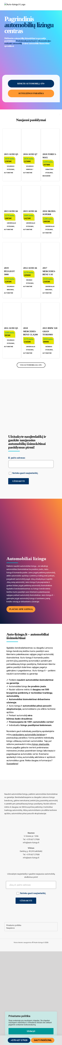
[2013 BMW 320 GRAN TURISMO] (50, 313)
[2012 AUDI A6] (31, 253)
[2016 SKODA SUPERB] (50, 196)
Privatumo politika (13, 925)
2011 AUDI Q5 (11, 328)
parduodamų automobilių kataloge (28, 734)
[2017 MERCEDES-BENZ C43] (50, 253)
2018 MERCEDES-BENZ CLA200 (30, 331)
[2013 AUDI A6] (12, 196)
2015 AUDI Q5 (11, 154)
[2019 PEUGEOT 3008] (12, 253)
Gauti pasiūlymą (42, 1040)
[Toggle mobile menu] (56, 5)
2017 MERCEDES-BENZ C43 (49, 271)
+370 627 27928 (19, 1040)
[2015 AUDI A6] (31, 196)
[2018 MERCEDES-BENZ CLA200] (31, 313)
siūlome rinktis (23, 689)
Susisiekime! (12, 763)
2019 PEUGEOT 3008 (9, 271)
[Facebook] (31, 914)
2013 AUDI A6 (11, 211)
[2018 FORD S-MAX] (50, 139)
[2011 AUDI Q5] (12, 313)
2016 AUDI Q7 (30, 154)
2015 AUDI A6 (30, 211)
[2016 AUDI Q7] (31, 139)
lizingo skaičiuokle (40, 744)
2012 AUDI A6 (30, 268)
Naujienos (10, 928)
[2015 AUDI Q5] (12, 139)
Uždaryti (31, 1031)
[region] (31, 1028)
